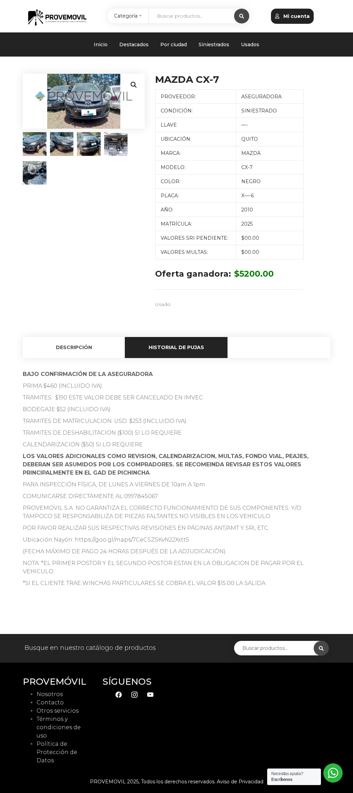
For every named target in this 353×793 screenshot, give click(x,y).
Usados (250, 44)
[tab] (74, 347)
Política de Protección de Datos (57, 752)
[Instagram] (134, 694)
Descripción (74, 347)
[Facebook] (118, 694)
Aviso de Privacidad (240, 782)
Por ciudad (173, 44)
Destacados (134, 44)
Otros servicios (58, 710)
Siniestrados (214, 44)
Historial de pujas (176, 347)
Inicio (101, 44)
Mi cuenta (296, 16)
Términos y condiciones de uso (59, 727)
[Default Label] (150, 694)
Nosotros (50, 694)
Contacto (50, 702)
